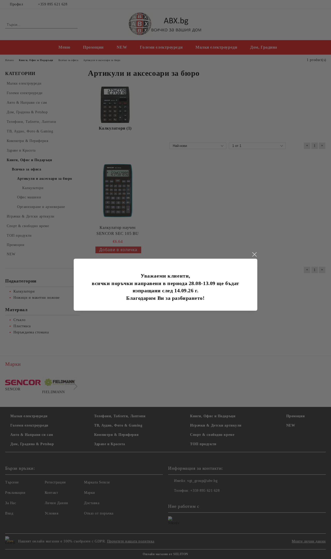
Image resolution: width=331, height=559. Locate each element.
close (254, 254)
